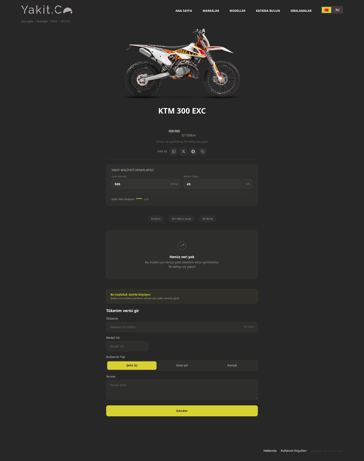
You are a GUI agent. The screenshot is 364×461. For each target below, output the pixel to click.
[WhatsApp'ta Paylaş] (174, 151)
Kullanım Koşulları (294, 451)
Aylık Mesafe (118, 176)
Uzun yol (182, 365)
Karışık (232, 365)
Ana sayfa (183, 11)
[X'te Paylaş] (183, 151)
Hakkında (270, 451)
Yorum (110, 376)
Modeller (237, 11)
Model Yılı (113, 337)
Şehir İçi (132, 365)
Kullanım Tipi (115, 357)
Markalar (211, 11)
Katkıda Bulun (268, 11)
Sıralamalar (301, 11)
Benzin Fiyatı (191, 176)
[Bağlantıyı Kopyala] (202, 151)
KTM (54, 21)
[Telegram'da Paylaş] (193, 151)
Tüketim (112, 318)
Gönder (182, 411)
